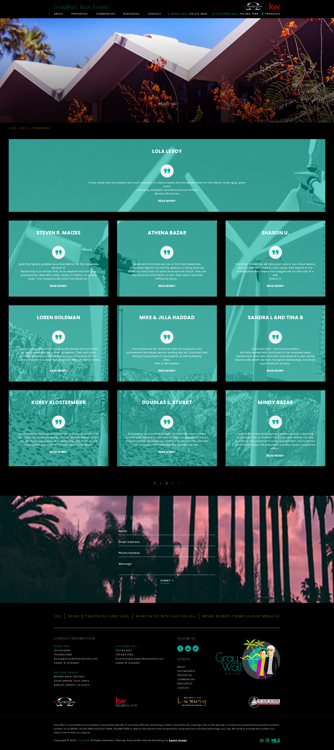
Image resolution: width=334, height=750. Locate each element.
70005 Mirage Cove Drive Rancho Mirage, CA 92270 (72, 683)
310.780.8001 (124, 650)
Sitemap (121, 740)
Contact (154, 13)
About (58, 13)
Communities (105, 13)
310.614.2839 (189, 13)
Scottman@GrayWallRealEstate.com (140, 658)
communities (186, 679)
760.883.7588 (237, 13)
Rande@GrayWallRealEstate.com (76, 658)
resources (185, 683)
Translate (272, 13)
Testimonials (186, 671)
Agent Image (178, 740)
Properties (79, 13)
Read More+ (167, 201)
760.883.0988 (63, 654)
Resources (132, 13)
